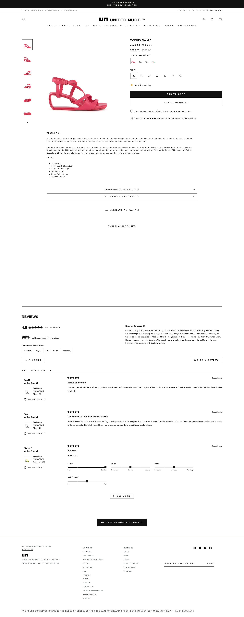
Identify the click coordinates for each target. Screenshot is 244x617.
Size (132, 70)
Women (77, 26)
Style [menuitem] (38, 351)
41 (180, 76)
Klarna (86, 579)
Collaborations (113, 26)
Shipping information (122, 190)
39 (165, 76)
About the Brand (187, 26)
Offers (86, 563)
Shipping (87, 551)
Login (177, 118)
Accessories (133, 26)
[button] (141, 45)
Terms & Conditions (31, 563)
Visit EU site (216, 10)
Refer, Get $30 (152, 26)
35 (134, 76)
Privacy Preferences (93, 590)
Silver (147, 61)
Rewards (169, 26)
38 (157, 76)
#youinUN (128, 571)
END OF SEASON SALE (58, 26)
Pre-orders (88, 555)
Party (153, 61)
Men (87, 26)
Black (140, 61)
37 (149, 76)
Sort (24, 370)
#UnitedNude (129, 567)
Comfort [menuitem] (27, 351)
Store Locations (131, 563)
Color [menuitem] (55, 351)
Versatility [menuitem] (67, 351)
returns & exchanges (122, 196)
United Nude (34, 559)
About (126, 551)
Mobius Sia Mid (39, 460)
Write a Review (208, 361)
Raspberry (133, 61)
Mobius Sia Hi (38, 392)
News (126, 555)
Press (126, 559)
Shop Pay (87, 583)
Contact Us (88, 586)
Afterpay (87, 575)
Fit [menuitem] (47, 351)
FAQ (84, 571)
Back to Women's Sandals (124, 522)
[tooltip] (144, 326)
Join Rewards (190, 118)
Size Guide (87, 567)
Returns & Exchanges (93, 559)
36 (141, 76)
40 (172, 76)
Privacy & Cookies (50, 563)
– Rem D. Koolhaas (108, 611)
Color (140, 55)
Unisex (97, 26)
